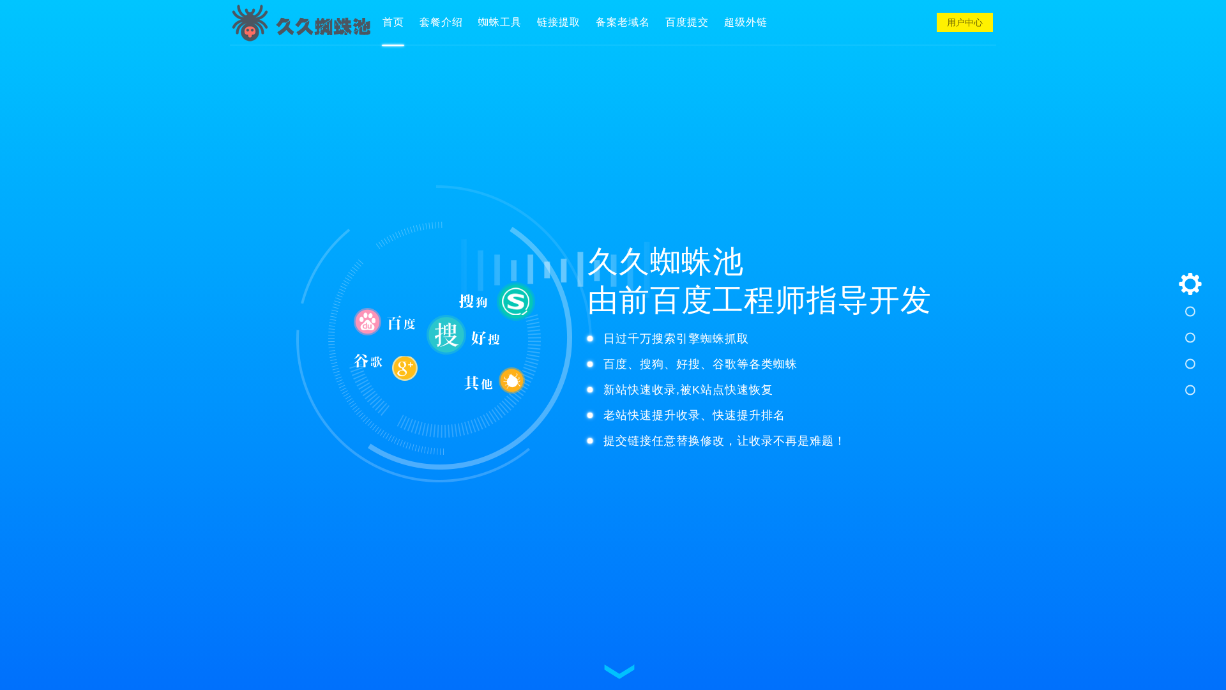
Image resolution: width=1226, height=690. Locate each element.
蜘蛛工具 (500, 22)
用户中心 (965, 22)
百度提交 (687, 22)
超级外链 (746, 22)
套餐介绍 (441, 22)
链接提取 (558, 22)
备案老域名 (623, 22)
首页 (393, 22)
